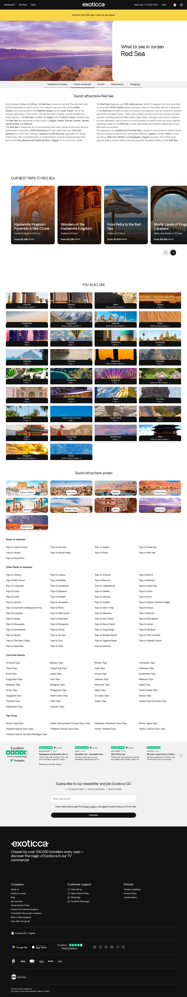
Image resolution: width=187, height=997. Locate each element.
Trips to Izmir (145, 596)
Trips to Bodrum (103, 580)
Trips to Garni (145, 591)
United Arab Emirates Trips (152, 701)
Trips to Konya (146, 607)
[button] (93, 815)
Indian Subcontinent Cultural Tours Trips (70, 723)
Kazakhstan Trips (147, 673)
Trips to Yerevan (103, 646)
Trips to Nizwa (13, 618)
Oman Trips (12, 690)
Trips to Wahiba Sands (150, 640)
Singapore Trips (13, 695)
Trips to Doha (12, 591)
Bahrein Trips (56, 663)
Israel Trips (11, 673)
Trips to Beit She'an (15, 580)
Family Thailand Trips (105, 729)
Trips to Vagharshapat (106, 640)
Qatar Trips (100, 690)
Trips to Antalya (102, 575)
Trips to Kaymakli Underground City (24, 607)
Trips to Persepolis (59, 624)
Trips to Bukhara (147, 580)
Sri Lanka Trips (102, 695)
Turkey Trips (101, 701)
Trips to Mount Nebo (60, 552)
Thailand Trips (13, 701)
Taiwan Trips (145, 695)
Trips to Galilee (102, 591)
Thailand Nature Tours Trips (19, 729)
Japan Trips (55, 673)
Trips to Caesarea (15, 586)
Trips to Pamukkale (148, 618)
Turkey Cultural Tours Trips (152, 729)
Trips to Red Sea (147, 552)
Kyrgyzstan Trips (14, 679)
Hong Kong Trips (58, 668)
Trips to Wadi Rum (15, 558)
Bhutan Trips (101, 663)
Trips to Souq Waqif (104, 629)
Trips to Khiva (57, 607)
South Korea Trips (59, 695)
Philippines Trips (58, 690)
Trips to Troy (56, 640)
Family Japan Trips (148, 723)
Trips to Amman (58, 547)
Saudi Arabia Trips (148, 690)
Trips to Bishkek (58, 580)
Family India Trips (14, 723)
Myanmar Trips (102, 684)
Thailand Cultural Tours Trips (64, 729)
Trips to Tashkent (147, 629)
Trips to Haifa (12, 596)
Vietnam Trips (57, 706)
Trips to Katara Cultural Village (154, 602)
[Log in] (181, 5)
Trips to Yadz (56, 646)
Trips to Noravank (59, 618)
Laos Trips (55, 679)
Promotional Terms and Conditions (26, 913)
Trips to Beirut (146, 575)
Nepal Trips (144, 684)
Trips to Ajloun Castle (16, 547)
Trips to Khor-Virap (104, 607)
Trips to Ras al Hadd (105, 624)
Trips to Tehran (13, 635)
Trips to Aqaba (102, 547)
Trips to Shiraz (57, 629)
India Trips (100, 668)
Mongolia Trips (57, 684)
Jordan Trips (101, 673)
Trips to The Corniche (149, 635)
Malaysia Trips (146, 679)
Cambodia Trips (147, 663)
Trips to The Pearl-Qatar (18, 640)
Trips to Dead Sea (148, 547)
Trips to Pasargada (15, 624)
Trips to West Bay (15, 646)
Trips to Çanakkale (59, 586)
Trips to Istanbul (103, 596)
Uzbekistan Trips (14, 706)
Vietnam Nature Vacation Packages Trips (26, 734)
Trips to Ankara (57, 575)
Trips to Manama (103, 613)
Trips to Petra (101, 552)
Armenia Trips (13, 663)
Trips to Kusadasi (14, 613)
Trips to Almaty (13, 575)
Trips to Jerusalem (59, 602)
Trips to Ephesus (58, 591)
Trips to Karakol (102, 602)
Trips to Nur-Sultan (104, 618)
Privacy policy (90, 806)
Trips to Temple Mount (106, 635)
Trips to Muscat (146, 613)
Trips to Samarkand (15, 629)
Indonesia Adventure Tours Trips (111, 723)
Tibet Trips (55, 701)
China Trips (11, 668)
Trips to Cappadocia (105, 586)
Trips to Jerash (13, 552)
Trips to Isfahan (58, 596)
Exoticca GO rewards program (24, 909)
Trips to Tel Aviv (58, 635)
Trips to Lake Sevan (60, 613)
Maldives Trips (13, 684)
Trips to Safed (146, 624)
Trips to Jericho (13, 602)
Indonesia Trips (146, 668)
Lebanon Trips (101, 679)
